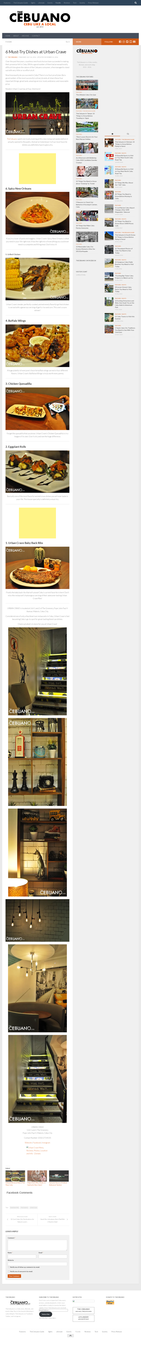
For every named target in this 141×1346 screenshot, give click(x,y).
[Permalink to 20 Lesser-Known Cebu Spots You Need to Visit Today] (109, 288)
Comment (11, 1238)
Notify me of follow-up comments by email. (25, 1267)
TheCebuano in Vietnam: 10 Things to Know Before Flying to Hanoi (125, 144)
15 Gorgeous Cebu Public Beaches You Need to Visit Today (124, 264)
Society (82, 3)
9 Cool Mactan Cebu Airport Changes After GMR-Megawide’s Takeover (125, 210)
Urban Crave (33, 1207)
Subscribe (45, 1314)
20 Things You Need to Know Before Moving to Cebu (123, 196)
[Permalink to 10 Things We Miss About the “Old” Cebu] (109, 183)
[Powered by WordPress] (13, 1341)
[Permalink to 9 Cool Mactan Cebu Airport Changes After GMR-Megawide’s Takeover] (109, 208)
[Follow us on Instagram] (123, 41)
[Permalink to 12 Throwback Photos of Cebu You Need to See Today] (109, 249)
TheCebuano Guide (20, 3)
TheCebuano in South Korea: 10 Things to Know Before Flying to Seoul (125, 237)
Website (28, 1142)
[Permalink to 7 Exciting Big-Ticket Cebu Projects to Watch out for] (109, 276)
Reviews (67, 3)
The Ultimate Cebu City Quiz (86, 95)
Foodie (58, 3)
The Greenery (24, 1207)
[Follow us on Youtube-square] (130, 41)
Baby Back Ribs (14, 1207)
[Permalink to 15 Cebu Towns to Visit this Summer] (109, 317)
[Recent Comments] (127, 134)
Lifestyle (41, 3)
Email (41, 1253)
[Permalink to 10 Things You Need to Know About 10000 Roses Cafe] (109, 222)
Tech (74, 3)
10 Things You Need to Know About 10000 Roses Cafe (124, 223)
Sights (33, 3)
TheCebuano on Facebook (86, 260)
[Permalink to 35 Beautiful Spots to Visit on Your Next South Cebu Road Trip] (109, 156)
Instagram (46, 1142)
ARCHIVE (25, 36)
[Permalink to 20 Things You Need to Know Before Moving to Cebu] (109, 195)
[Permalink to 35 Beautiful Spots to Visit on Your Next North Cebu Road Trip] (109, 170)
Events (50, 3)
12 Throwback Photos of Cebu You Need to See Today (124, 251)
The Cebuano (13, 57)
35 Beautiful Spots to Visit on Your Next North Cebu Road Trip (124, 171)
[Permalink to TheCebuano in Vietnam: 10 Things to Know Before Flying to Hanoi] (109, 142)
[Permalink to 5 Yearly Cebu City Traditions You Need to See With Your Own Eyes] (109, 328)
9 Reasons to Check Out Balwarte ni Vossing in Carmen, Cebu (86, 204)
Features (7, 3)
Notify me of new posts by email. (21, 1271)
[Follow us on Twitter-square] (127, 41)
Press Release (93, 3)
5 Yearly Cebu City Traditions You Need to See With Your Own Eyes (125, 330)
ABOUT (16, 36)
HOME (7, 36)
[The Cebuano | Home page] (40, 19)
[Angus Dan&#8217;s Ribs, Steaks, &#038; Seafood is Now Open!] (37, 1176)
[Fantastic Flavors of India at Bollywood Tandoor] (59, 1176)
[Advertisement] (37, 168)
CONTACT (36, 36)
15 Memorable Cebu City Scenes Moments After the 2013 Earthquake (85, 249)
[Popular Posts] (112, 134)
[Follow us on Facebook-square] (120, 41)
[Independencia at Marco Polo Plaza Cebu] (15, 1176)
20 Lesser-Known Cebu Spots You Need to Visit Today (123, 289)
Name (10, 1253)
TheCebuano (12, 139)
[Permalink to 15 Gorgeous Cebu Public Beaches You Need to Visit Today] (109, 263)
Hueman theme (29, 1341)
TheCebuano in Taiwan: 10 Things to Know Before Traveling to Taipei (85, 116)
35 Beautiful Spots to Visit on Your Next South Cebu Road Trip (124, 158)
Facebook (37, 1142)
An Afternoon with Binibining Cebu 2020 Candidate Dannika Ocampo (86, 160)
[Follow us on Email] (134, 41)
